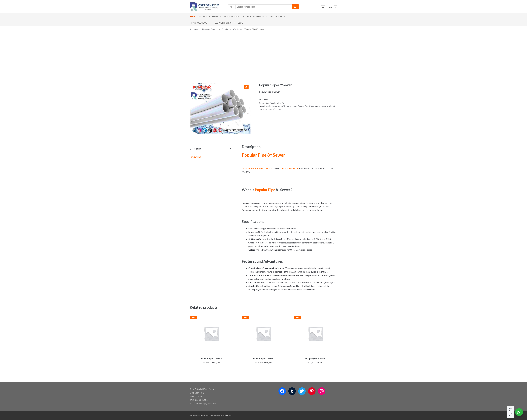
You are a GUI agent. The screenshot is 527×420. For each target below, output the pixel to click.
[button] (246, 87)
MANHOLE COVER (199, 23)
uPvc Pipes (237, 29)
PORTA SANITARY (255, 16)
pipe (275, 106)
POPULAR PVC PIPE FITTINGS (257, 168)
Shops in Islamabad (289, 168)
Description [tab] (195, 148)
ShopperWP (227, 415)
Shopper (210, 415)
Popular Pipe (265, 190)
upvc (279, 109)
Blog (240, 23)
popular (293, 106)
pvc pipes (321, 106)
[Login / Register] (323, 7)
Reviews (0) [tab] (195, 156)
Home (195, 29)
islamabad (268, 106)
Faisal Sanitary (232, 16)
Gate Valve (276, 16)
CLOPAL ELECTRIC (223, 23)
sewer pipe (264, 109)
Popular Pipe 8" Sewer (307, 106)
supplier (272, 109)
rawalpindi (330, 106)
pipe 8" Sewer (284, 106)
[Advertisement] (263, 57)
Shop (192, 16)
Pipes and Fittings (208, 16)
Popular (225, 29)
